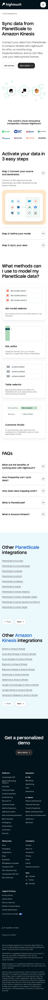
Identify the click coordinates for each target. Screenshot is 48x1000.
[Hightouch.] (11, 4)
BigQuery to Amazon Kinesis (14, 664)
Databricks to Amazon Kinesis (15, 680)
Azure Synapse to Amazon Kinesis (17, 659)
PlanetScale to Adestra (12, 571)
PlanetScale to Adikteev (12, 581)
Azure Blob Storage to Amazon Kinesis (19, 654)
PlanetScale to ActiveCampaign (16, 566)
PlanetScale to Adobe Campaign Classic (19, 597)
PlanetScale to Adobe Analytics (16, 592)
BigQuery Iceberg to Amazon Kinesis (18, 669)
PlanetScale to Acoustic (12, 561)
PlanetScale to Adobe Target (14, 607)
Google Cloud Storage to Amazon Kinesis (20, 685)
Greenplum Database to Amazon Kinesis (20, 695)
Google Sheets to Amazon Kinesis (17, 690)
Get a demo (25, 66)
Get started (9, 66)
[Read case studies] (24, 134)
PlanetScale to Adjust (11, 586)
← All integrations (9, 14)
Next (19, 622)
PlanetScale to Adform (12, 576)
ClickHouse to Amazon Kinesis (15, 674)
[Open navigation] (43, 4)
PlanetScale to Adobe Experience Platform (21, 602)
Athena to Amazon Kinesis (13, 649)
